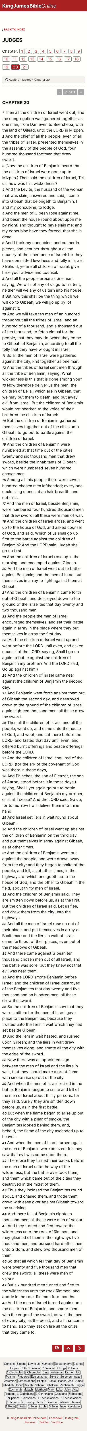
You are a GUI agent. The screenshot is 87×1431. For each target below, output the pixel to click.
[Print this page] (57, 1348)
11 (15, 59)
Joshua (78, 1363)
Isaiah (77, 1376)
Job (77, 1372)
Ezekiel (42, 1381)
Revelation (74, 1406)
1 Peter (10, 1406)
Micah (29, 1385)
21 (25, 67)
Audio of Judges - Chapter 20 (29, 79)
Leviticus (34, 1363)
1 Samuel (34, 1368)
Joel (71, 1381)
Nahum (39, 1385)
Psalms (11, 1376)
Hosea (62, 1381)
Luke (59, 1389)
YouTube (57, 1422)
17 (68, 59)
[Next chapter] (79, 1348)
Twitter (44, 1422)
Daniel (52, 1381)
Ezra (46, 1372)
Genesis (9, 1363)
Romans (10, 1393)
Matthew (40, 1389)
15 (50, 59)
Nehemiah (56, 1372)
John (67, 1389)
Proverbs (23, 1376)
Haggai (79, 1385)
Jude (63, 1406)
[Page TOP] (68, 1348)
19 (6, 67)
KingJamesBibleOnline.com (28, 1418)
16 (59, 59)
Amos (79, 1381)
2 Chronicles (33, 1372)
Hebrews (64, 1402)
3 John (53, 1406)
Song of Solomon (60, 1376)
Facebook (55, 1418)
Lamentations (26, 1381)
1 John (32, 1406)
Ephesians (75, 1393)
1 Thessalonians (48, 1398)
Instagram (72, 1418)
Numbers (47, 1363)
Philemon (51, 1402)
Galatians (61, 1393)
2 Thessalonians (71, 1398)
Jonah (19, 1385)
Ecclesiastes (39, 1376)
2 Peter (21, 1406)
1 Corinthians (25, 1393)
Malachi (28, 1389)
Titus (39, 1402)
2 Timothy (28, 1402)
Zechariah (15, 1389)
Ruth (24, 1368)
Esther (69, 1372)
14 (41, 59)
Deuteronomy (63, 1363)
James (75, 1402)
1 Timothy (13, 1402)
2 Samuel (48, 1368)
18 (77, 59)
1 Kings (61, 1368)
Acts (75, 1389)
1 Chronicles (15, 1372)
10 (6, 59)
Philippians (13, 1398)
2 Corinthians (44, 1393)
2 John (43, 1406)
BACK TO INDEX (14, 29)
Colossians (28, 1398)
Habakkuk (52, 1385)
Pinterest (31, 1422)
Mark (51, 1389)
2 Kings (73, 1368)
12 (23, 59)
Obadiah (8, 1385)
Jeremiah (10, 1381)
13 (32, 59)
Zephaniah (67, 1385)
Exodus (21, 1363)
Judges (14, 1368)
